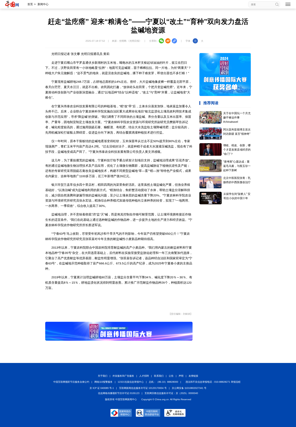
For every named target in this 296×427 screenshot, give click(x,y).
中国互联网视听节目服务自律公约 (71, 381)
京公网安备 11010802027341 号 (189, 388)
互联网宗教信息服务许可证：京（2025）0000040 (171, 393)
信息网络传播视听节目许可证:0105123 (118, 393)
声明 (181, 375)
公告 (171, 375)
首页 (30, 4)
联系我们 (159, 375)
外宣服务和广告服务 (123, 375)
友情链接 (193, 375)
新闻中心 (43, 4)
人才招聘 (144, 375)
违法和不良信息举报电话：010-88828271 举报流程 (213, 381)
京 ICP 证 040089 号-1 (102, 388)
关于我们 (102, 375)
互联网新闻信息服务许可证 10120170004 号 (143, 388)
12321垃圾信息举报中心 (131, 381)
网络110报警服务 (103, 381)
